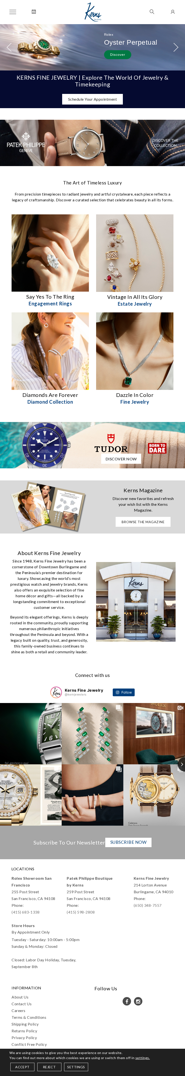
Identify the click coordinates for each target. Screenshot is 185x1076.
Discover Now (121, 459)
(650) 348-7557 (148, 905)
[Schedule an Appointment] (33, 12)
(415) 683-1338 (26, 912)
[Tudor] (92, 444)
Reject (49, 1067)
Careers (19, 1010)
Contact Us (22, 1003)
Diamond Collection (50, 402)
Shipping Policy (25, 1024)
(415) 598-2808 (81, 912)
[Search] (152, 12)
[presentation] (9, 47)
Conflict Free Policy (29, 1044)
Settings (76, 1067)
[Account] (172, 12)
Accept (22, 1067)
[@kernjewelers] (56, 692)
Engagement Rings (50, 303)
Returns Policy (24, 1030)
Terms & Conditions (29, 1017)
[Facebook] (127, 1001)
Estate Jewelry (135, 304)
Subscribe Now (128, 842)
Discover (117, 54)
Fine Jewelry (134, 402)
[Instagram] (138, 1001)
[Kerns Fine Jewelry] (93, 12)
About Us (20, 997)
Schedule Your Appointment (92, 99)
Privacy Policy (24, 1037)
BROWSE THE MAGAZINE (143, 522)
